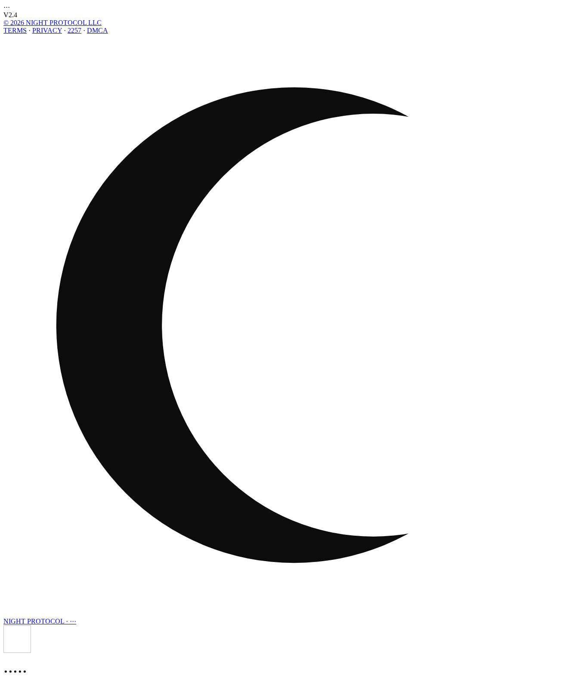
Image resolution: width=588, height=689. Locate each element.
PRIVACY (47, 30)
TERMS (15, 30)
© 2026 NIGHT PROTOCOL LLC (52, 22)
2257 (74, 30)
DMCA (97, 30)
